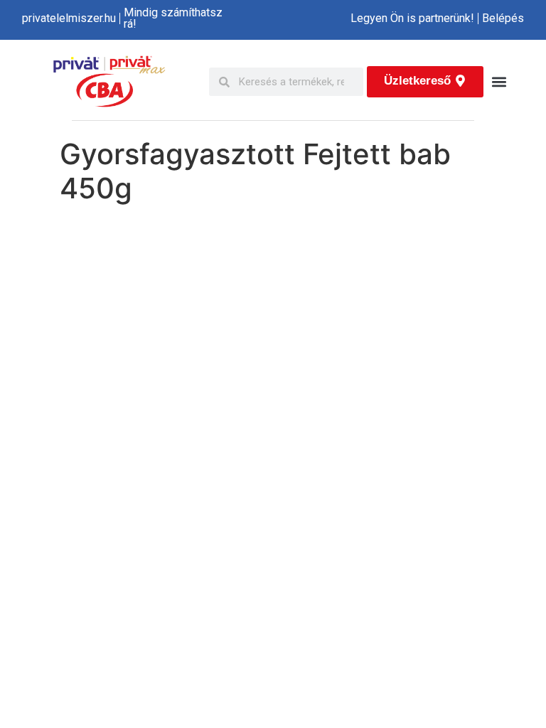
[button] (498, 82)
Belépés (503, 18)
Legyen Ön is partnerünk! (412, 18)
